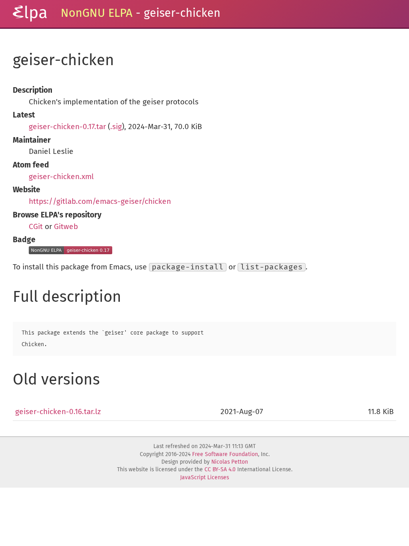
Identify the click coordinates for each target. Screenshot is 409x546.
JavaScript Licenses (204, 477)
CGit (36, 227)
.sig (116, 127)
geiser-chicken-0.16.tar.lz (58, 412)
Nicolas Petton (229, 462)
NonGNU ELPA (97, 13)
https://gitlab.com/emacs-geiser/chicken (100, 201)
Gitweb (66, 227)
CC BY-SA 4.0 (220, 469)
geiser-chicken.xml (61, 177)
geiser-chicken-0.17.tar (67, 127)
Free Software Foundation (225, 454)
